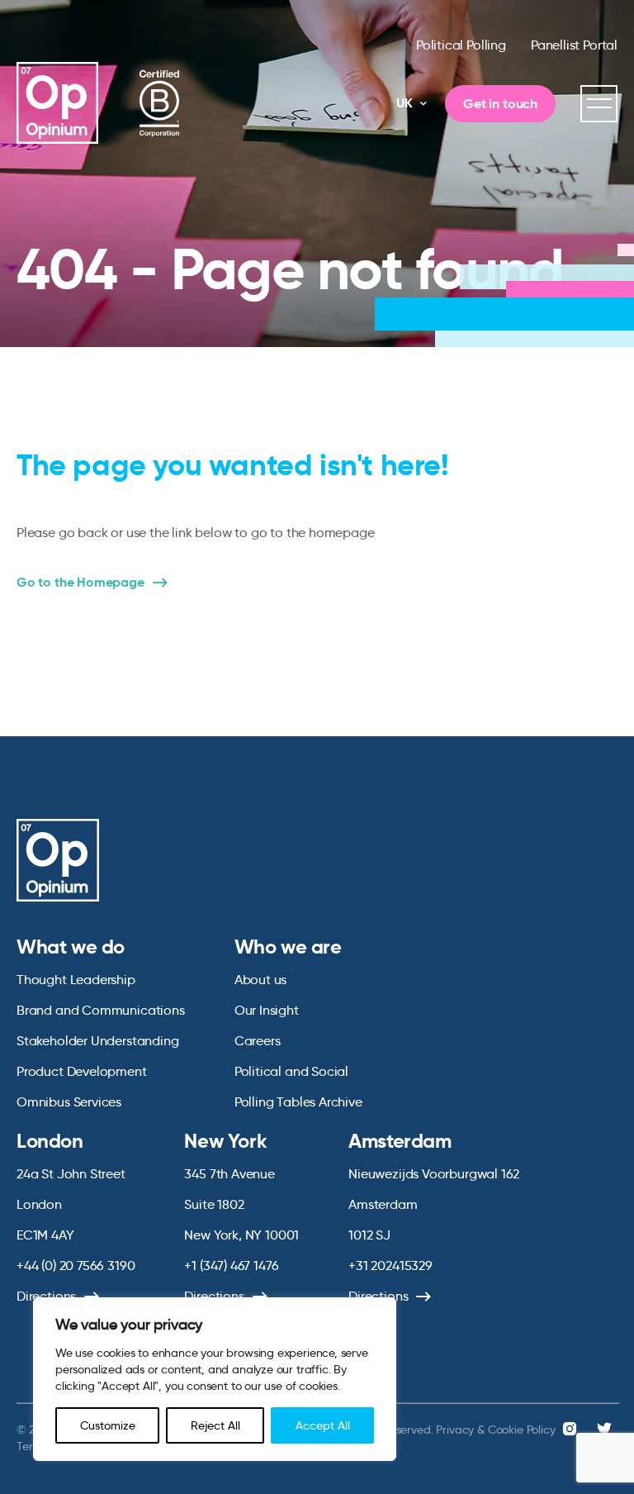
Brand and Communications (101, 1010)
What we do (71, 947)
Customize (107, 1425)
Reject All (215, 1425)
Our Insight (266, 1010)
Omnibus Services (69, 1102)
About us (260, 979)
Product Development (82, 1071)
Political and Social (291, 1071)
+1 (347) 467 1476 (231, 1265)
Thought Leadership (76, 979)
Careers (257, 1041)
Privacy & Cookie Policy (495, 1429)
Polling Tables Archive (298, 1102)
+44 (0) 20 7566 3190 (76, 1265)
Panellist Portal (574, 45)
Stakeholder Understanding (98, 1041)
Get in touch (500, 103)
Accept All (323, 1425)
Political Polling (461, 45)
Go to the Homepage (80, 582)
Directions (46, 1296)
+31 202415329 (390, 1265)
